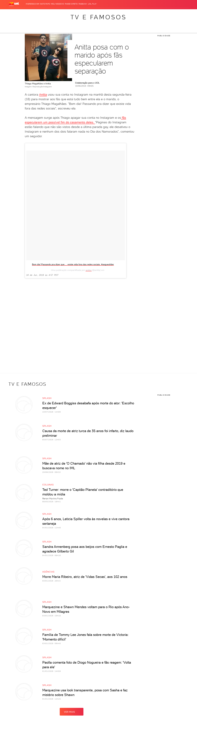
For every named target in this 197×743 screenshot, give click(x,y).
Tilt (126, 12)
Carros (60, 12)
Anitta (43, 94)
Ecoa (131, 12)
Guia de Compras (181, 12)
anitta (89, 270)
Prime (161, 12)
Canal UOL (140, 12)
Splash (98, 12)
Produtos (12, 12)
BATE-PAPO (45, 4)
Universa (108, 12)
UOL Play (92, 4)
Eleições (30, 12)
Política (51, 12)
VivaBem (119, 12)
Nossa (150, 12)
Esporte (89, 12)
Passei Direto (71, 4)
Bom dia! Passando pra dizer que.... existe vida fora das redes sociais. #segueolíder (73, 264)
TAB (156, 12)
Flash (21, 12)
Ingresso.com (32, 4)
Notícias (41, 12)
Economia (71, 12)
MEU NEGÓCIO (57, 4)
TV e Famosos (98, 17)
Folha (80, 12)
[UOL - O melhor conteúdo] (13, 4)
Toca (168, 12)
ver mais (69, 712)
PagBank (82, 4)
